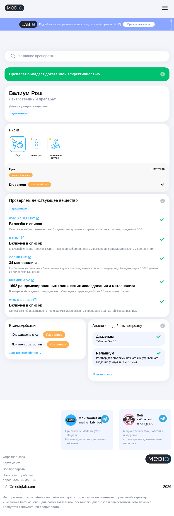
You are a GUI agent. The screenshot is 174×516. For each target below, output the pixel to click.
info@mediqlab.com (19, 487)
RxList (14, 238)
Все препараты (14, 469)
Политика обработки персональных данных (19, 477)
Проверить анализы (138, 24)
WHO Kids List (20, 300)
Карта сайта (12, 463)
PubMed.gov (19, 280)
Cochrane (18, 257)
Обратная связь (14, 457)
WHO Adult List (22, 218)
